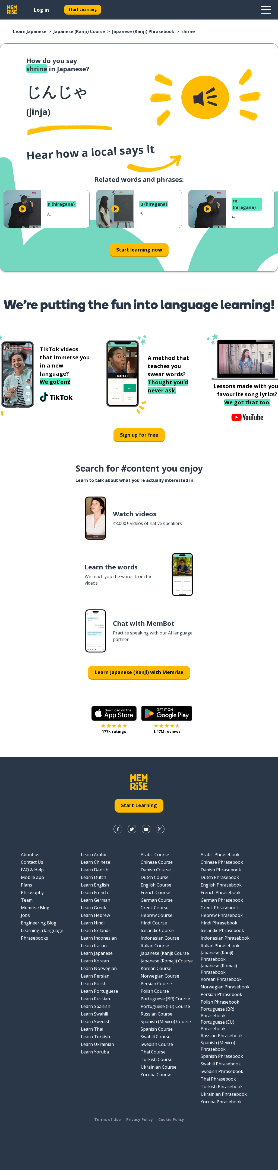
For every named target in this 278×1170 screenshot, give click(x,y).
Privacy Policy (139, 1119)
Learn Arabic (94, 855)
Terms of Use (107, 1119)
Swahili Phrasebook (221, 1064)
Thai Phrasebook (218, 1079)
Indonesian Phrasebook (225, 938)
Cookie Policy (171, 1119)
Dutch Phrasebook (220, 877)
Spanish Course (157, 1029)
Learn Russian (95, 999)
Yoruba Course (156, 1075)
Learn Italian (94, 946)
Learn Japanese (29, 31)
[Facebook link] (117, 829)
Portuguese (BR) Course (165, 999)
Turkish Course (156, 1059)
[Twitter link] (132, 829)
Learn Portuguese (99, 991)
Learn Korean (95, 961)
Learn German (95, 900)
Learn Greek (93, 908)
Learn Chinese (95, 862)
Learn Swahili (94, 1014)
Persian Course (156, 984)
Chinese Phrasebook (222, 862)
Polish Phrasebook (220, 1002)
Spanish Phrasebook (222, 1056)
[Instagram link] (160, 829)
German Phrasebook (222, 900)
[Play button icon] (22, 209)
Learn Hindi (93, 923)
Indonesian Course (160, 938)
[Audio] (205, 97)
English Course (156, 885)
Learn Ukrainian (97, 1044)
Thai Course (153, 1052)
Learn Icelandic (96, 930)
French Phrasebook (221, 892)
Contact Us (32, 862)
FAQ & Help (32, 870)
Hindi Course (154, 923)
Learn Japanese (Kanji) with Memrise (139, 672)
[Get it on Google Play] (166, 713)
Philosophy (32, 892)
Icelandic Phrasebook (222, 930)
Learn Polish (93, 984)
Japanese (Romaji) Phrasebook (219, 969)
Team (27, 900)
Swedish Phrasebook (222, 1071)
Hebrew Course (156, 915)
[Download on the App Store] (114, 713)
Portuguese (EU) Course (165, 1006)
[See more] (266, 9)
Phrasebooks (34, 938)
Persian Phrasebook (221, 994)
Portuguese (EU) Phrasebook (217, 1025)
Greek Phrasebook (220, 908)
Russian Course (156, 1014)
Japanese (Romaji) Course (167, 961)
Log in (41, 10)
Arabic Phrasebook (220, 855)
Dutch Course (155, 877)
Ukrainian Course (158, 1067)
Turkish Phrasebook (222, 1087)
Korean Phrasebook (221, 979)
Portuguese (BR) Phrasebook (217, 1012)
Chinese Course (157, 862)
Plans (26, 885)
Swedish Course (157, 1044)
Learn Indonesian (99, 938)
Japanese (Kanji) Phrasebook (143, 31)
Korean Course (156, 968)
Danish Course (156, 870)
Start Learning (82, 9)
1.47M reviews (167, 731)
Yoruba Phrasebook (221, 1102)
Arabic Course (155, 855)
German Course (157, 900)
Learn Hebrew (95, 915)
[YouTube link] (146, 829)
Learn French (94, 892)
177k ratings (114, 731)
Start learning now (139, 249)
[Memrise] (11, 9)
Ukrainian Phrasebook (224, 1094)
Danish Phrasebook (221, 870)
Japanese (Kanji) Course (79, 31)
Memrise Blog (35, 908)
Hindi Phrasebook (219, 923)
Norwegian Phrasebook (225, 987)
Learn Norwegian (99, 968)
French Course (155, 892)
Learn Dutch (93, 877)
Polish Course (155, 991)
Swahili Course (155, 1037)
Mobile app (32, 877)
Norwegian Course (160, 976)
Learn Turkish (95, 1037)
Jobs (25, 915)
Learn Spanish (95, 1006)
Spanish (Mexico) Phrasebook (218, 1046)
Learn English (95, 885)
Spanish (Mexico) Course (166, 1021)
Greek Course (155, 908)
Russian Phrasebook (222, 1036)
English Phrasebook (221, 885)
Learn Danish (94, 870)
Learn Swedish (95, 1021)
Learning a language (42, 930)
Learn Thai (92, 1029)
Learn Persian (95, 976)
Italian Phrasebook (220, 946)
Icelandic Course (157, 930)
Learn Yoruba (95, 1052)
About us (30, 855)
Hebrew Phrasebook (222, 915)
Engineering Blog (38, 923)
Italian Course (155, 946)
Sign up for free (139, 434)
